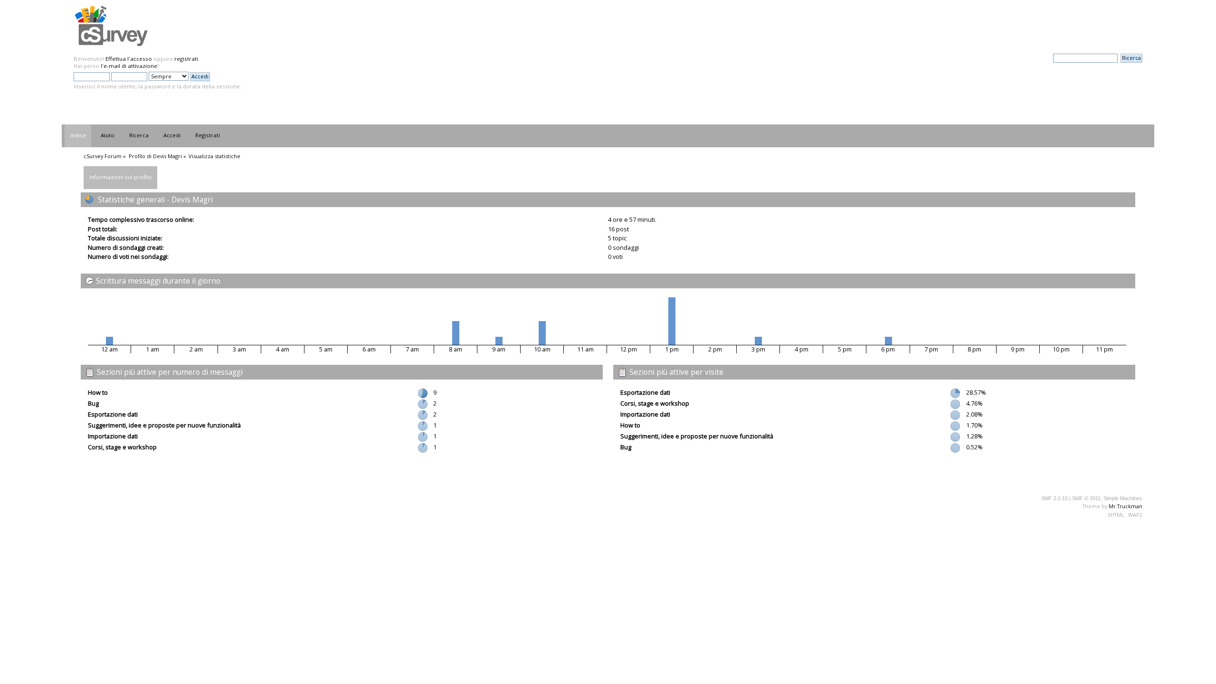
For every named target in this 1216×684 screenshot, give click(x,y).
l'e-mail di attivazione (129, 65)
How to (98, 392)
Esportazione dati (113, 414)
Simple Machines (1122, 498)
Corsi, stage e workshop (122, 447)
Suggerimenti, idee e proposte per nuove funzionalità (164, 425)
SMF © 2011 (1086, 498)
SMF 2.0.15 (1054, 498)
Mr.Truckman (1125, 506)
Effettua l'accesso (128, 58)
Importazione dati (113, 436)
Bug (93, 403)
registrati (186, 58)
